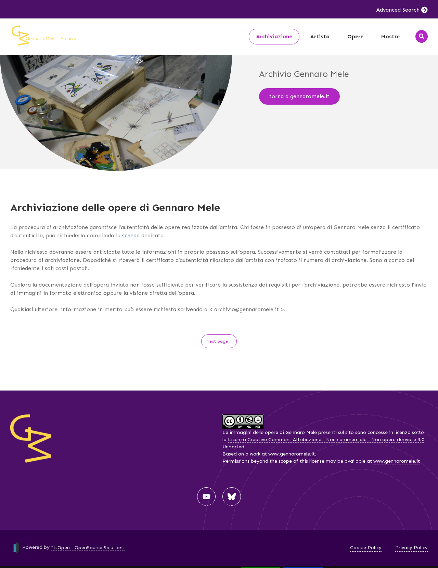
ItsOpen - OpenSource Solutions (88, 548)
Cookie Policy (366, 548)
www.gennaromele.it (396, 461)
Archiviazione (274, 36)
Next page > (219, 341)
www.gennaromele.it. (292, 454)
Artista (320, 36)
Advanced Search (398, 9)
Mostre (390, 36)
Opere (355, 36)
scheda (131, 235)
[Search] (421, 36)
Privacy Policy (411, 548)
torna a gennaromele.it (299, 96)
